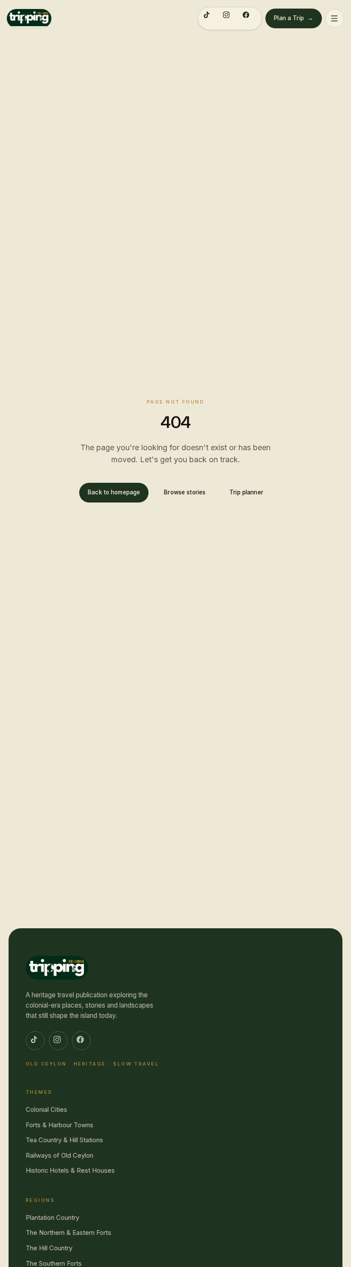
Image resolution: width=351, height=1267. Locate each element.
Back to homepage (114, 492)
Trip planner (246, 492)
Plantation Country (52, 1218)
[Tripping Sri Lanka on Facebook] (249, 18)
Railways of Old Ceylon (59, 1155)
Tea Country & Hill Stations (64, 1140)
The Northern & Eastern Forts (68, 1233)
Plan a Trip (293, 18)
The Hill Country (49, 1248)
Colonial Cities (46, 1110)
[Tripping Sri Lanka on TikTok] (210, 18)
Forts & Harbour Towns (59, 1125)
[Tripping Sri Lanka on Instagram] (229, 18)
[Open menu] (334, 18)
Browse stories (184, 492)
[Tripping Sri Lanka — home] (29, 18)
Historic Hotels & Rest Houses (70, 1170)
